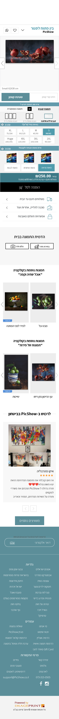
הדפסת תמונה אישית (43, 643)
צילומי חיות (16, 604)
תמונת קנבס (44, 109)
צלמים (43, 665)
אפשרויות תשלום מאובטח (31, 216)
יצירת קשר (43, 660)
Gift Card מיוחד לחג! (43, 649)
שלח (12, 543)
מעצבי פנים (15, 665)
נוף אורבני (15, 610)
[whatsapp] (6, 30)
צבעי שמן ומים (16, 569)
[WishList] (14, 30)
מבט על (43, 326)
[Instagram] (47, 684)
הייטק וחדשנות (16, 581)
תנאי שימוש (43, 632)
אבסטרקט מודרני (43, 575)
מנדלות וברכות (42, 592)
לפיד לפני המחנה (15, 326)
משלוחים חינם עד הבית (32, 199)
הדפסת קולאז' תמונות (16, 638)
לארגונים (43, 671)
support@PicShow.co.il (16, 677)
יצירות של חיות (42, 604)
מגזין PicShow (16, 632)
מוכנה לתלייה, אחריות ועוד (30, 207)
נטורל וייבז (42, 610)
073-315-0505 (43, 677)
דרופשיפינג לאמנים (16, 671)
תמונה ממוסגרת (14, 108)
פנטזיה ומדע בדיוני (42, 598)
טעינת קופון (16, 97)
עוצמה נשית (43, 581)
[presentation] (56, 63)
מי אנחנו (43, 626)
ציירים (16, 660)
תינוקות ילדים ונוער (42, 586)
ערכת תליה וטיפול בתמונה (16, 643)
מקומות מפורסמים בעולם (15, 598)
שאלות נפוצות (15, 626)
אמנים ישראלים (43, 569)
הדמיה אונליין (43, 638)
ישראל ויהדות (16, 586)
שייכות (16, 397)
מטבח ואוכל (15, 592)
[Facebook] (40, 684)
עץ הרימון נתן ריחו (43, 397)
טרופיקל (42, 615)
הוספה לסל (32, 187)
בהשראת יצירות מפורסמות (16, 575)
